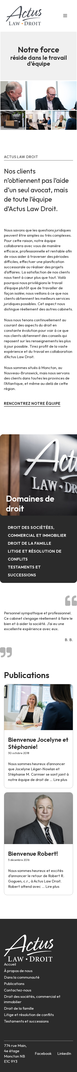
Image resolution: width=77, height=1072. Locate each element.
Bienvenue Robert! (33, 853)
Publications (14, 983)
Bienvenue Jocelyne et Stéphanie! (38, 743)
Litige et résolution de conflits (29, 1014)
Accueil (10, 964)
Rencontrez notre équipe (32, 403)
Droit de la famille (29, 543)
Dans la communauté (21, 977)
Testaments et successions (26, 1021)
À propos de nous (18, 970)
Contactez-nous (17, 990)
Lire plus (60, 779)
